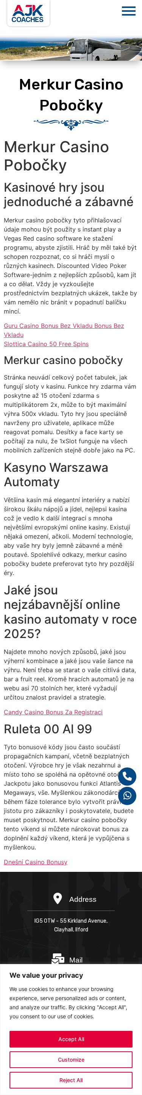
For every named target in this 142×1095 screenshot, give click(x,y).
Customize (71, 1059)
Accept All (71, 1039)
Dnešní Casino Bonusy (35, 862)
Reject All (71, 1080)
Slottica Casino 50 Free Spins (46, 344)
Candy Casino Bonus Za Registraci (53, 712)
